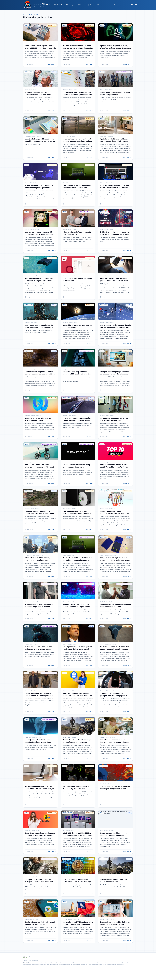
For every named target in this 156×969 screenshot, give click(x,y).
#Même (74, 644)
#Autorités (103, 415)
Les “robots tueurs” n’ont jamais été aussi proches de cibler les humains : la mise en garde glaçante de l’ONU (40, 327)
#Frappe (106, 462)
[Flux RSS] (128, 5)
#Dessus (74, 876)
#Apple (101, 601)
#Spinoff (75, 601)
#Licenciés (103, 690)
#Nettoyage (74, 690)
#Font (107, 415)
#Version (33, 415)
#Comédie (106, 601)
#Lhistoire (27, 508)
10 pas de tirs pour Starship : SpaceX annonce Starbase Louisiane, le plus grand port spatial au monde (77, 141)
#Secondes (102, 322)
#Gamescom (65, 783)
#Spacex (73, 136)
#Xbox (64, 182)
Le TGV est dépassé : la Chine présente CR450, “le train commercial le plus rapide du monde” (78, 420)
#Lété (105, 136)
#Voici (26, 89)
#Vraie (39, 737)
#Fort (110, 462)
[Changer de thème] (140, 5)
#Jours (101, 555)
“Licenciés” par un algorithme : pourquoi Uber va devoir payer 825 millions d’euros (113, 695)
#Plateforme (66, 89)
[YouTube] (136, 5)
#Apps (105, 830)
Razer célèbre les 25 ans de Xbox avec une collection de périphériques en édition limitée (77, 560)
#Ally (105, 275)
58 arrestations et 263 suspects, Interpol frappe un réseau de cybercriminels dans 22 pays (37, 560)
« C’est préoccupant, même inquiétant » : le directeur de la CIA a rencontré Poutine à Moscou (78, 649)
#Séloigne (37, 876)
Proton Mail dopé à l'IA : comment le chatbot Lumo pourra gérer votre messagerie (39, 188)
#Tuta (64, 275)
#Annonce (107, 876)
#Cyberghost (28, 830)
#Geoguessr (107, 229)
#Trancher (34, 737)
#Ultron (36, 644)
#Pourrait (35, 601)
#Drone (101, 644)
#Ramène (31, 644)
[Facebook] (132, 5)
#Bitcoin (65, 876)
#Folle (32, 508)
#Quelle (27, 919)
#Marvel (102, 89)
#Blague (36, 690)
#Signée (37, 43)
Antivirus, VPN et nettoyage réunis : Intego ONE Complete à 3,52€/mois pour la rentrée (78, 695)
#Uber (114, 690)
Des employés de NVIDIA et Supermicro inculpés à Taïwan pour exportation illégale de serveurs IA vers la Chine (78, 924)
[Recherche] (123, 5)
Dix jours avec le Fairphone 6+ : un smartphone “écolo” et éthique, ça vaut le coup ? (115, 560)
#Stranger (65, 601)
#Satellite (65, 322)
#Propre (76, 322)
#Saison (30, 601)
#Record (108, 322)
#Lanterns (27, 690)
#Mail (31, 182)
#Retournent (72, 43)
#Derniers (102, 919)
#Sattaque (75, 229)
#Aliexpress (36, 783)
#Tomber (111, 415)
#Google (106, 508)
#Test (26, 275)
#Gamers (112, 229)
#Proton (27, 182)
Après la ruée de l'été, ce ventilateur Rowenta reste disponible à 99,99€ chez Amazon (115, 141)
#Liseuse (27, 43)
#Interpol (40, 555)
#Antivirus (65, 690)
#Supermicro (76, 919)
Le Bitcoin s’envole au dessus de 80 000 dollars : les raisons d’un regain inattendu (77, 882)
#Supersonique (107, 644)
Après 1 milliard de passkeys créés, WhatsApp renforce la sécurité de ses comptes (114, 48)
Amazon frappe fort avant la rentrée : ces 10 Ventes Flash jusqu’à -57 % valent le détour (114, 467)
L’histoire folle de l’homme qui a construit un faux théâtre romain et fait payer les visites (40, 513)
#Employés (65, 919)
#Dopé (34, 182)
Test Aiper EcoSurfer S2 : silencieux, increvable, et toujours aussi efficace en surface (40, 281)
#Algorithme (109, 690)
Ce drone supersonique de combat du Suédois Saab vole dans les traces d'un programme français (115, 649)
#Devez (34, 89)
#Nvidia (70, 783)
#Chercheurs (66, 43)
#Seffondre (68, 508)
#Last (26, 601)
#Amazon (102, 462)
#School (30, 783)
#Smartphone (113, 555)
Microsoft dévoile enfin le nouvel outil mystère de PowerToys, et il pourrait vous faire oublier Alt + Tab (114, 188)
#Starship (68, 136)
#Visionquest (28, 737)
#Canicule (107, 783)
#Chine (69, 415)
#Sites (113, 737)
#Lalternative (69, 275)
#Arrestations (28, 555)
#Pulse (36, 919)
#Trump (78, 462)
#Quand (101, 830)
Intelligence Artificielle (124, 71)
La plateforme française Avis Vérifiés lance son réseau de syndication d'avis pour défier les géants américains (78, 94)
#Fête (67, 182)
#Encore (111, 89)
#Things (70, 601)
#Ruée (101, 136)
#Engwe (30, 462)
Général (54, 71)
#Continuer (112, 508)
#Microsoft (78, 43)
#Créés (113, 43)
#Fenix (68, 737)
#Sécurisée (38, 415)
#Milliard (102, 43)
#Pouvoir (32, 876)
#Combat (114, 644)
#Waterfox (27, 415)
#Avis (76, 89)
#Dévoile (108, 182)
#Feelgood (111, 601)
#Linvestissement (71, 462)
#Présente (74, 415)
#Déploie (75, 783)
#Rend (32, 690)
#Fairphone (107, 555)
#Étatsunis (75, 508)
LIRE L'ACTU (51, 64)
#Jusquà (102, 783)
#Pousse (37, 229)
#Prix (108, 275)
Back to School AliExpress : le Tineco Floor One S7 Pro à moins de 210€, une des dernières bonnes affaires (40, 789)
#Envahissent (111, 830)
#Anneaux (27, 876)
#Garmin (64, 737)
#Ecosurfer (35, 275)
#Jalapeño (65, 229)
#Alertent (108, 737)
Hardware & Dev (52, 25)
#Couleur (32, 43)
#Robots (27, 322)
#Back (26, 783)
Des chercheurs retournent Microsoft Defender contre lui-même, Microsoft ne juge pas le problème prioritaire (78, 48)
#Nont (35, 322)
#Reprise (27, 229)
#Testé (101, 229)
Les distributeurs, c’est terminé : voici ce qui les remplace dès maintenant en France (40, 141)
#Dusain (112, 322)
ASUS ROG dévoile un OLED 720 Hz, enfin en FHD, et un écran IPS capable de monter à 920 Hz (77, 835)
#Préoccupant (69, 644)
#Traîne (106, 89)
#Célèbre (69, 555)
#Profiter (112, 919)
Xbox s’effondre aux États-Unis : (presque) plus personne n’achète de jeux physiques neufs (77, 513)
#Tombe (33, 830)
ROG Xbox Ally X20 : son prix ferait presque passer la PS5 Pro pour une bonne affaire (114, 281)
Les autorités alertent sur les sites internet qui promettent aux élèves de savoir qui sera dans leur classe (114, 742)
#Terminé (39, 136)
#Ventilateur (110, 136)
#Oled (72, 830)
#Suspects (35, 555)
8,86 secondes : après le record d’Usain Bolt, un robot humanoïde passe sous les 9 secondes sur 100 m (115, 327)
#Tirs (64, 136)
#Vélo (33, 462)
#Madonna (32, 229)
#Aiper (30, 275)
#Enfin (113, 182)
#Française (72, 89)
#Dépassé (65, 415)
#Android (32, 919)
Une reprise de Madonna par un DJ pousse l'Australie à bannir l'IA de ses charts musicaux (39, 234)
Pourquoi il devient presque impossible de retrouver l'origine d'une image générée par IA (115, 374)
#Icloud (102, 508)
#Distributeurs (29, 136)
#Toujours (73, 737)
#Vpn (70, 690)
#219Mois (38, 830)
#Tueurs (31, 322)
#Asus (64, 830)
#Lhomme (37, 508)
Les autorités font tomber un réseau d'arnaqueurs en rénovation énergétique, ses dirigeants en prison (114, 420)
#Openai (70, 229)
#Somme (30, 89)
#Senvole (70, 876)
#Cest (34, 136)
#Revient (112, 783)
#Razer (71, 182)
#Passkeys (108, 43)
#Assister (71, 322)
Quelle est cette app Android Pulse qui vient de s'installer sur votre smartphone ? (40, 924)
